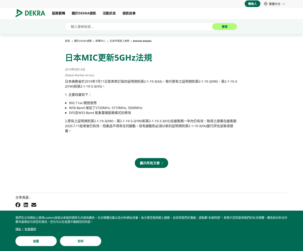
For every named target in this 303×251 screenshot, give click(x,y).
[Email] (33, 204)
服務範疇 (58, 13)
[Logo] (32, 13)
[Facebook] (17, 204)
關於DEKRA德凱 (84, 13)
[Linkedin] (26, 204)
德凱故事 (129, 13)
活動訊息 (109, 13)
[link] (275, 3)
